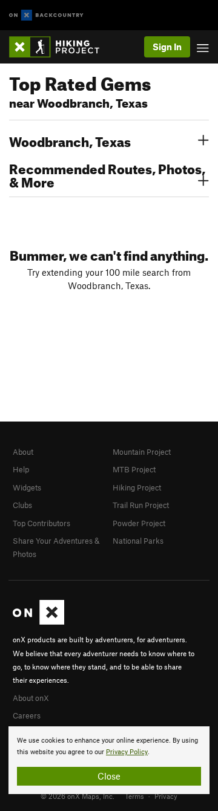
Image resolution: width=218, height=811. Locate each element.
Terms (134, 796)
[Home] (60, 46)
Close (109, 775)
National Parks (138, 541)
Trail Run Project (141, 505)
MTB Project (134, 469)
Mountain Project (142, 452)
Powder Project (139, 523)
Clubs (22, 505)
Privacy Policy (127, 752)
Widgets (27, 487)
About (23, 452)
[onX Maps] (38, 622)
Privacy (165, 796)
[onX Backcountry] (46, 15)
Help (21, 469)
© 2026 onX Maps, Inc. (77, 796)
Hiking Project (137, 487)
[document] (109, 760)
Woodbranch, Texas (70, 140)
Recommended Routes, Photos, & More (107, 174)
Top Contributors (41, 523)
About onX (31, 698)
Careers (27, 715)
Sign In (167, 46)
